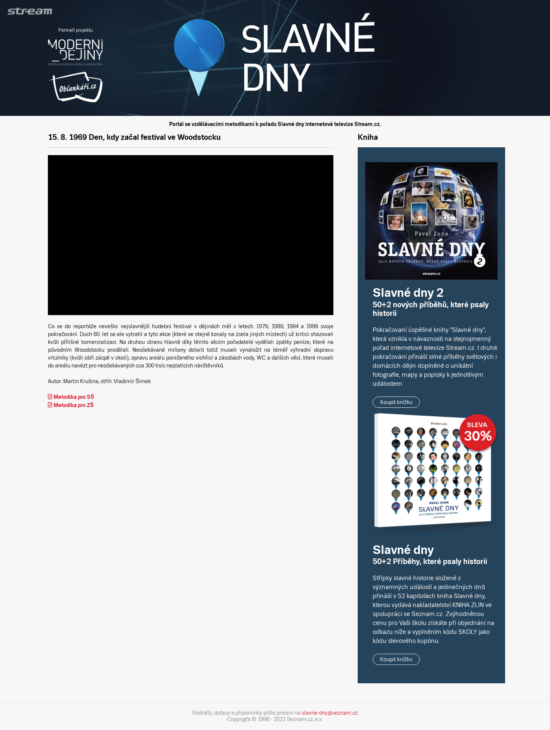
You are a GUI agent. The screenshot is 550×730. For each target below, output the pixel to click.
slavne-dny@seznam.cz (330, 713)
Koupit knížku (396, 402)
